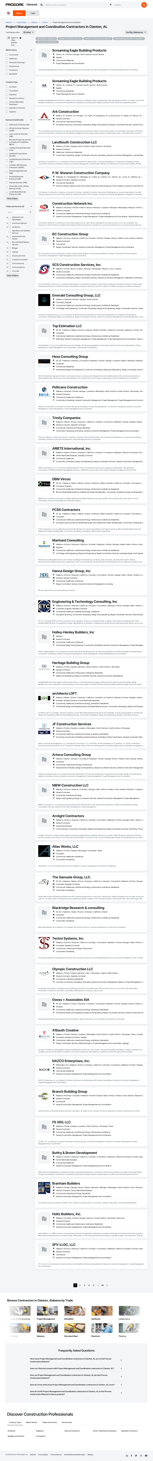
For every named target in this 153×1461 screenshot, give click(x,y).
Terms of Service (56, 1454)
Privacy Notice (43, 1454)
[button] (6, 54)
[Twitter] (136, 1456)
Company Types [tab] (15, 1422)
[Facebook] (131, 1456)
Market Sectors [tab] (31, 1422)
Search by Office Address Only (14, 41)
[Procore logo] (15, 4)
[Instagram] (141, 1456)
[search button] (144, 5)
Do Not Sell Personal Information (74, 1454)
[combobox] (126, 5)
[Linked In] (127, 1456)
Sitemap (90, 1454)
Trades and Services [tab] (49, 1422)
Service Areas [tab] (67, 1422)
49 (102, 1285)
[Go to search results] (30, 212)
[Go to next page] (107, 1285)
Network (32, 4)
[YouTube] (146, 1456)
